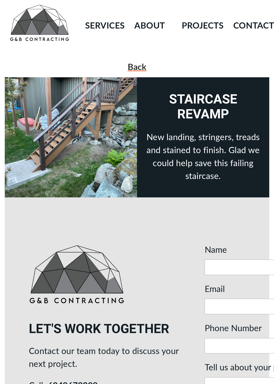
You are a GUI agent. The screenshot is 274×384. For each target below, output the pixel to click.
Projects (203, 26)
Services (105, 26)
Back (137, 67)
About (149, 26)
